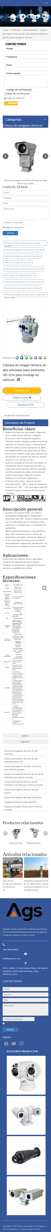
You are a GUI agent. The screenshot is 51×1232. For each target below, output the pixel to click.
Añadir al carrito (20, 398)
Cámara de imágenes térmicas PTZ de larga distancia (16, 843)
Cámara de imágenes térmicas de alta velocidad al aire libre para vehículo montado (23, 783)
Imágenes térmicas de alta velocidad (20, 802)
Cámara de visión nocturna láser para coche (24, 269)
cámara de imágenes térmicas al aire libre (23, 256)
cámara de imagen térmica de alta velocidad (24, 250)
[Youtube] (13, 1043)
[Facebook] (6, 1043)
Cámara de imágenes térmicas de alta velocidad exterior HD (20, 760)
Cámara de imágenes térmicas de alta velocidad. (20, 752)
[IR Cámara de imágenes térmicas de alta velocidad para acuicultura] (25, 156)
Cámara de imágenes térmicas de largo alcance (21, 791)
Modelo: (8, 415)
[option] (25, 159)
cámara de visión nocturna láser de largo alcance (22, 244)
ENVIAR (12, 103)
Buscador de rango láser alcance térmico (22, 288)
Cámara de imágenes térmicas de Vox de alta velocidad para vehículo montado (24, 775)
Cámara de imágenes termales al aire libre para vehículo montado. (22, 767)
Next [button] (45, 156)
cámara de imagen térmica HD (18, 262)
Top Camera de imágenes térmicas (20, 275)
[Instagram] (21, 1043)
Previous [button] (5, 156)
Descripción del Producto (20, 422)
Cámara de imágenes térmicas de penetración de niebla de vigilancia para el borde (34, 843)
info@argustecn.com (12, 958)
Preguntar (20, 390)
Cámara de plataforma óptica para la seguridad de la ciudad (25, 295)
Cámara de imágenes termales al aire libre (22, 797)
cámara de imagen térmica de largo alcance (24, 282)
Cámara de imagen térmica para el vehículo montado (23, 808)
